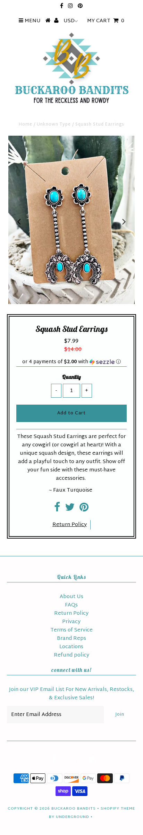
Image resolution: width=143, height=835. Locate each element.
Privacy (71, 622)
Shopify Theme (118, 808)
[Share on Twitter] (70, 509)
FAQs (71, 605)
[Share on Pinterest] (84, 509)
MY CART (105, 21)
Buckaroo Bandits (73, 808)
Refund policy (71, 655)
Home (25, 124)
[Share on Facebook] (57, 509)
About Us (71, 597)
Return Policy (69, 525)
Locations (71, 647)
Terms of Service (71, 630)
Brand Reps (71, 638)
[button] (71, 362)
